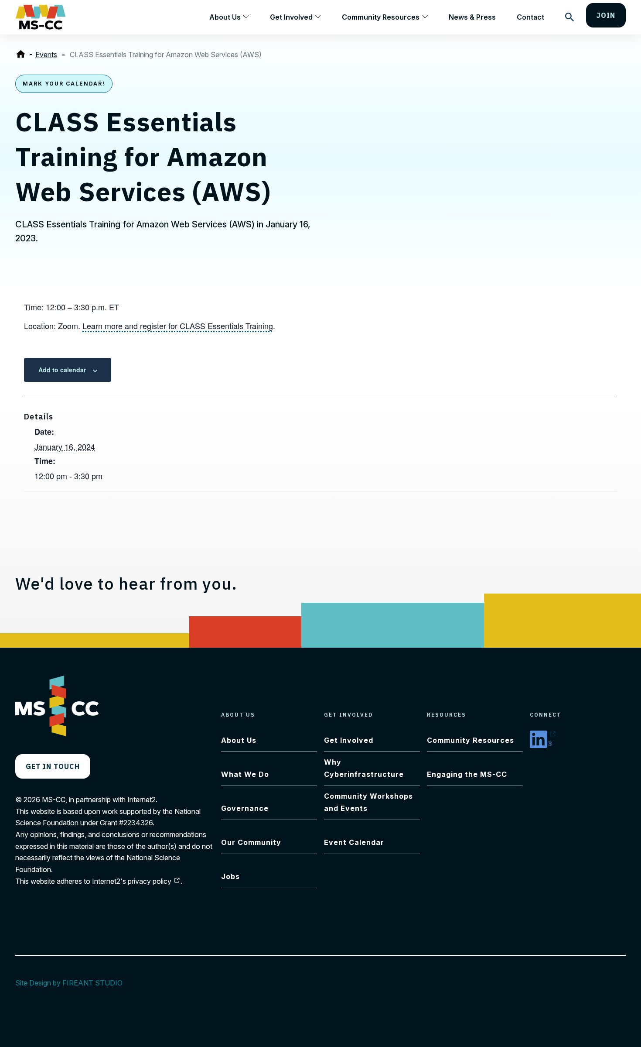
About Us (225, 17)
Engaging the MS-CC (467, 774)
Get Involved (291, 17)
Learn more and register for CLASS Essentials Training (177, 325)
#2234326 (136, 822)
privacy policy (154, 881)
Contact (530, 17)
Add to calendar (62, 369)
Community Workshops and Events (368, 802)
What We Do (245, 774)
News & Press (472, 17)
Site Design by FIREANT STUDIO (73, 982)
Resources (446, 714)
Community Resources (380, 17)
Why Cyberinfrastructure (364, 768)
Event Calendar (354, 842)
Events (46, 54)
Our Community (251, 842)
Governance (245, 808)
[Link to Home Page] (22, 54)
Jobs (230, 876)
